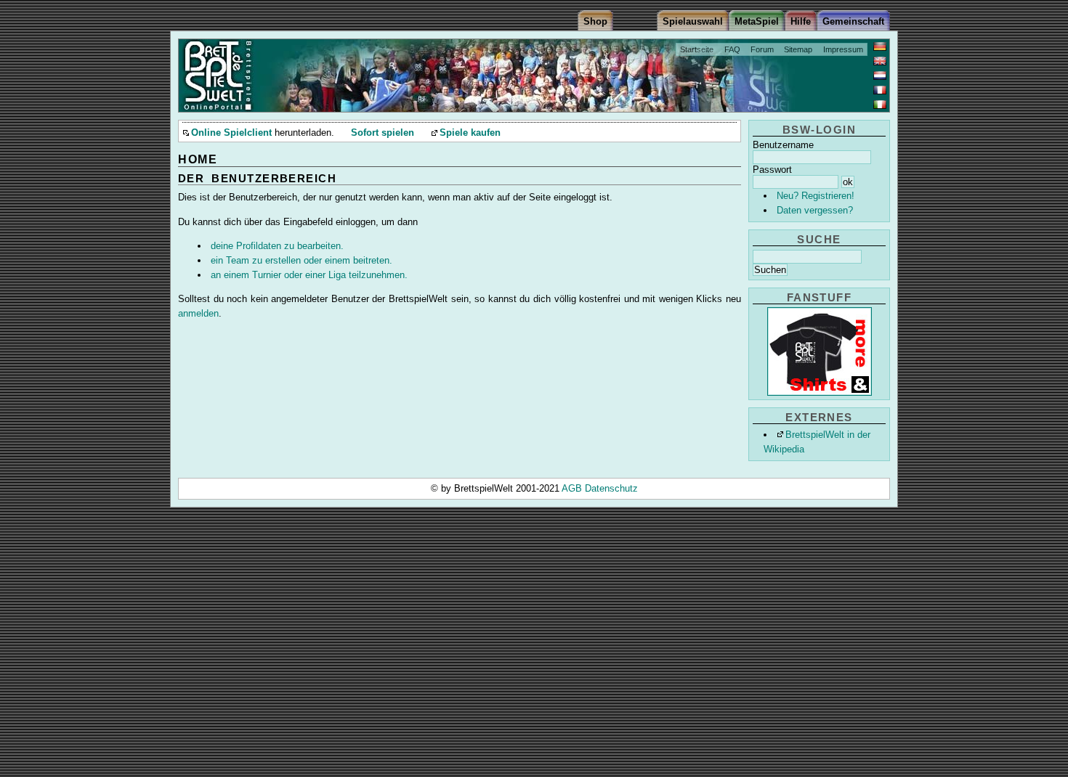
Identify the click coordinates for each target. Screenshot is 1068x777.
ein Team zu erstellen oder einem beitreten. (301, 260)
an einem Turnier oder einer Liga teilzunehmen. (309, 274)
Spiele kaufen (470, 133)
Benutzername (783, 144)
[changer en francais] (879, 90)
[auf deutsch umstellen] (879, 46)
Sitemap (798, 49)
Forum (762, 49)
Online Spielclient (231, 133)
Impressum (843, 49)
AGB (573, 488)
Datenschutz (611, 488)
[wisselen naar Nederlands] (879, 75)
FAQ (732, 49)
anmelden (198, 313)
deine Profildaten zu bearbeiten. (277, 245)
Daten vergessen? (815, 210)
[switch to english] (879, 61)
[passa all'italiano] (879, 104)
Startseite (696, 49)
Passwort (772, 169)
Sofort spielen (382, 133)
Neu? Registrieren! (815, 195)
